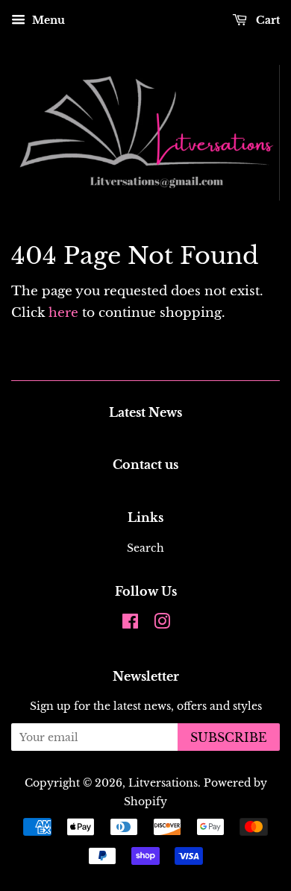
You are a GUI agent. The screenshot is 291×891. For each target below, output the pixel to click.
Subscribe (228, 737)
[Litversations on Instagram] (162, 624)
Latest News (145, 412)
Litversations (163, 783)
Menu (47, 20)
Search (145, 548)
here (63, 313)
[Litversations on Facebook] (130, 624)
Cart (266, 20)
